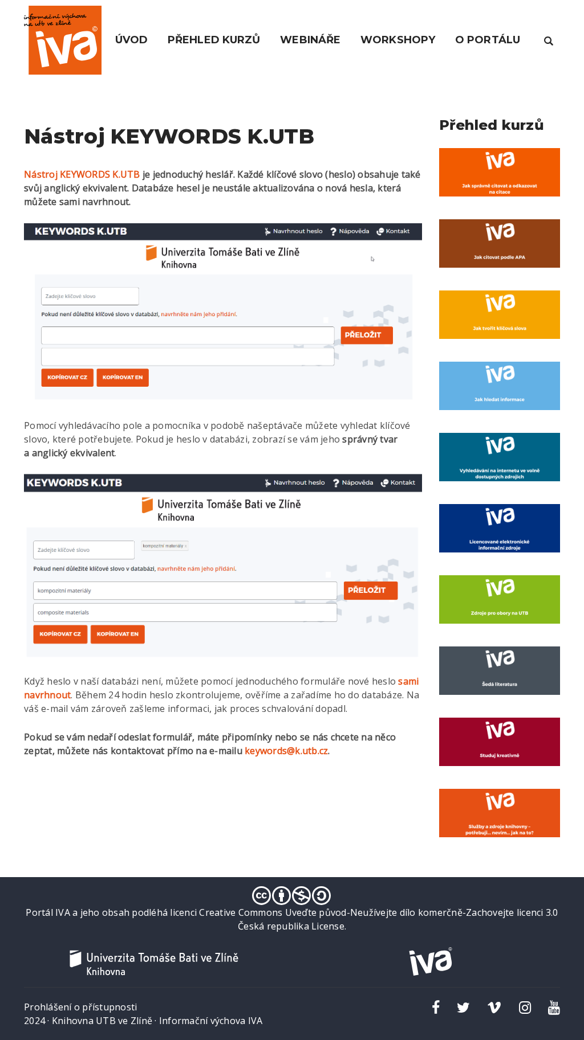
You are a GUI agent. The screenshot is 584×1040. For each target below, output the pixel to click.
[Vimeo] (494, 1007)
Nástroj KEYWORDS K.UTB (82, 174)
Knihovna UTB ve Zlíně (102, 1020)
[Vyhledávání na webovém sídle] (548, 40)
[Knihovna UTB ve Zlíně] (154, 962)
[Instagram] (525, 1007)
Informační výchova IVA (211, 1020)
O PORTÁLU (487, 40)
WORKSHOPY (397, 40)
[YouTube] (554, 1007)
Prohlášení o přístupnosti (80, 1007)
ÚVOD (131, 40)
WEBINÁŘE (310, 40)
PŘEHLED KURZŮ (214, 40)
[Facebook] (436, 1007)
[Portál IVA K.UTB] (430, 961)
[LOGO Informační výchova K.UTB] (63, 39)
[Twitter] (463, 1007)
